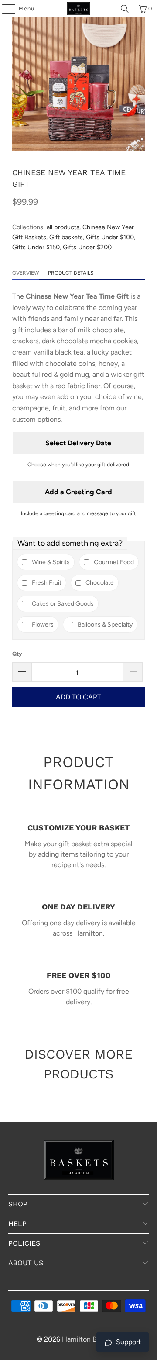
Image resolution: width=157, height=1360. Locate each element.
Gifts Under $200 (87, 247)
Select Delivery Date (78, 443)
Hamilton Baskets (89, 1339)
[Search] (124, 8)
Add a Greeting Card (78, 492)
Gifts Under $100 (110, 237)
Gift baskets (66, 237)
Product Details (70, 273)
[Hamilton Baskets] (78, 8)
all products (63, 227)
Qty (17, 654)
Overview (25, 273)
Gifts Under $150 (36, 247)
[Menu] (4, 8)
